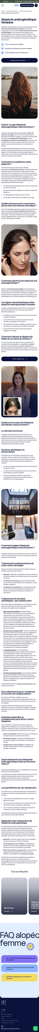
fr (4, 1010)
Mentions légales (6, 1014)
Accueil (2, 11)
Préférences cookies (7, 1022)
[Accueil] (2, 5)
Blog (2, 1018)
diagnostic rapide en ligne (25, 684)
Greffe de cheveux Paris (11, 11)
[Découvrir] (19, 1)
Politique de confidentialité (9, 1020)
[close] (36, 5)
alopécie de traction (27, 854)
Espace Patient (6, 1016)
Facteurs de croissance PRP (13, 631)
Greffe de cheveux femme (25, 11)
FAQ (2, 1012)
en (2, 1010)
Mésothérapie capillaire (11, 611)
